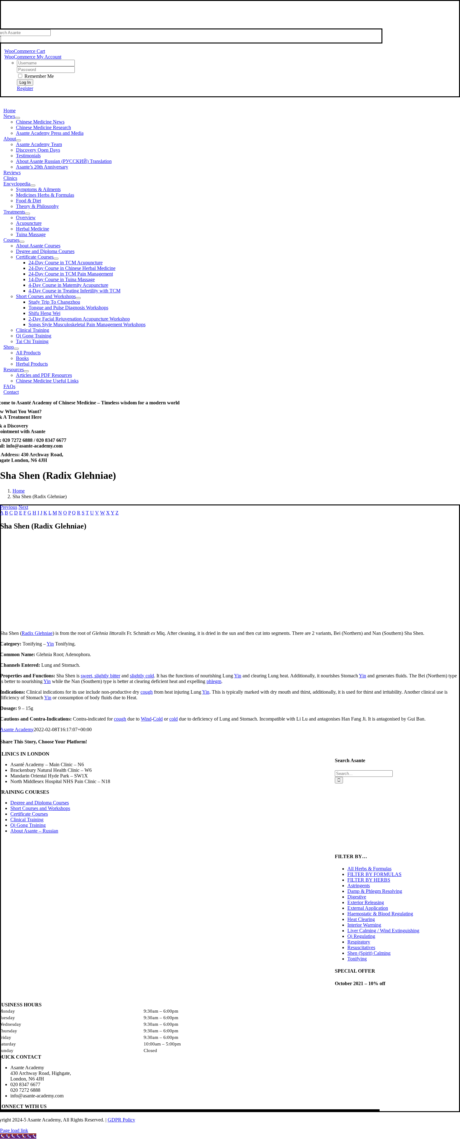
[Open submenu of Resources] (26, 371)
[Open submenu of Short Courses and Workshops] (78, 298)
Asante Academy (17, 729)
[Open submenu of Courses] (21, 242)
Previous (8, 507)
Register (25, 88)
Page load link (14, 1130)
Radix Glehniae (37, 633)
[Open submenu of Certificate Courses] (56, 259)
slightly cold (142, 675)
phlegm (214, 681)
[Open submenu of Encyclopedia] (32, 185)
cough (147, 692)
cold (173, 718)
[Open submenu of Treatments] (27, 214)
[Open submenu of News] (17, 118)
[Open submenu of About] (18, 140)
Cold (158, 718)
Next (23, 507)
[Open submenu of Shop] (16, 349)
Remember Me (38, 76)
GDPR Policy (121, 1119)
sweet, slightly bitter (100, 675)
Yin (50, 643)
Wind (146, 718)
